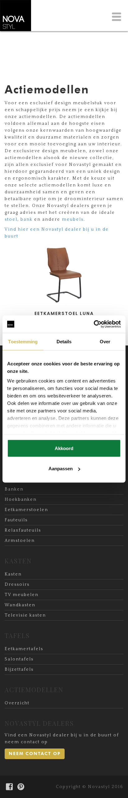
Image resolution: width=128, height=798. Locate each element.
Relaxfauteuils (23, 530)
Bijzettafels (19, 669)
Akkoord (64, 448)
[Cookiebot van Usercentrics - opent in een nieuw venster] (93, 324)
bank (27, 219)
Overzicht (17, 703)
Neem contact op (35, 754)
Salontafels (19, 659)
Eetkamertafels (24, 648)
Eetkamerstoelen (26, 509)
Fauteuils (16, 520)
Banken (14, 489)
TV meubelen (22, 594)
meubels (73, 219)
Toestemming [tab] (23, 341)
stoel (11, 219)
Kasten (13, 574)
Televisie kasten (25, 615)
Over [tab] (105, 341)
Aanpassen (60, 468)
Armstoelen (20, 540)
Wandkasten (20, 605)
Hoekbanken (21, 499)
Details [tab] (64, 341)
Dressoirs (17, 584)
